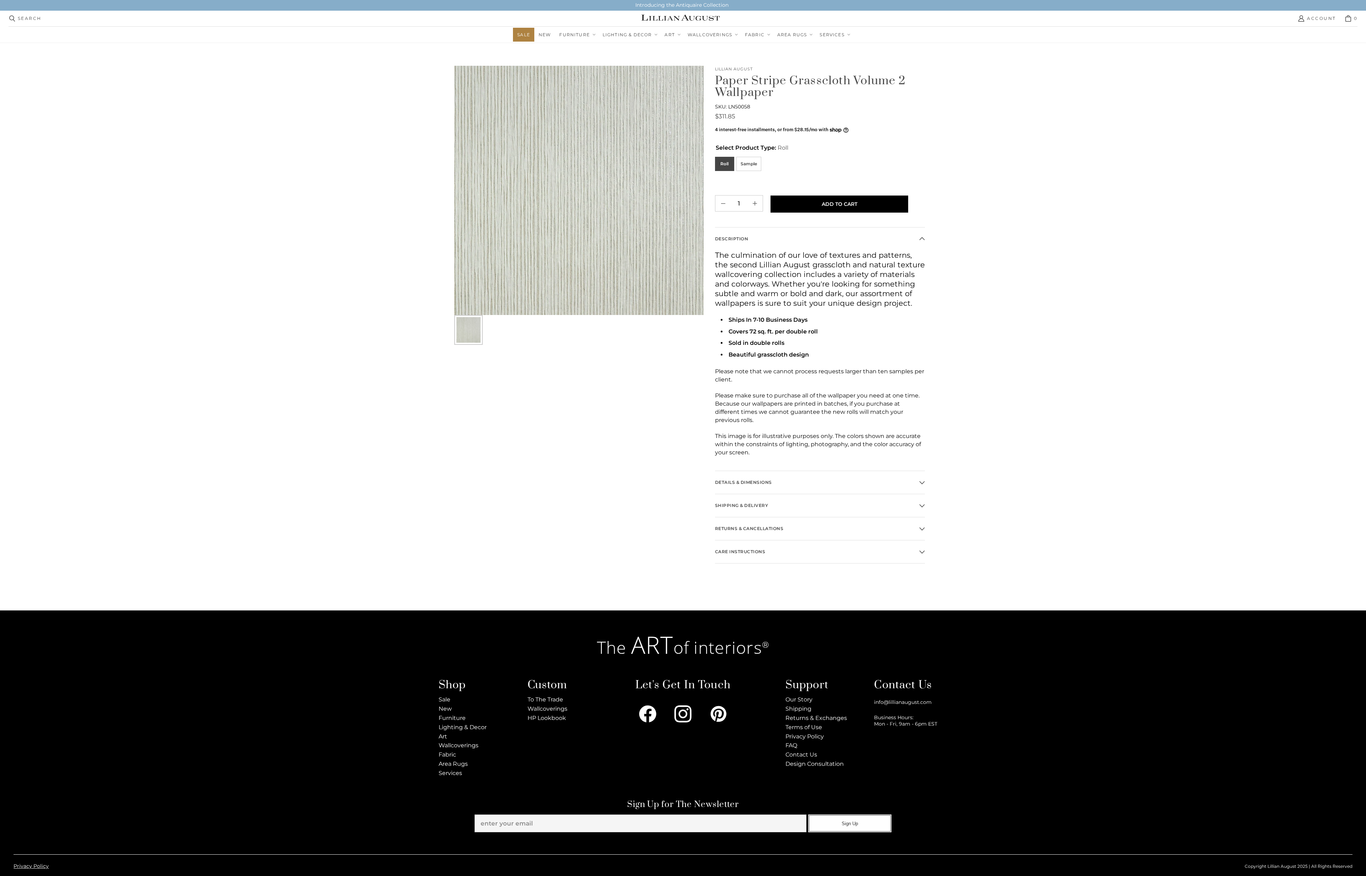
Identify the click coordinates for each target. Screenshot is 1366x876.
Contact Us (801, 754)
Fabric (447, 754)
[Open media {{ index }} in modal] (579, 190)
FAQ (791, 745)
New (445, 708)
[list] (579, 190)
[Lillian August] (681, 18)
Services (450, 773)
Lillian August (734, 69)
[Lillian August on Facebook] (648, 714)
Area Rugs (453, 763)
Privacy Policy (804, 736)
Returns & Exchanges (816, 718)
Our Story (798, 699)
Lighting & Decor (463, 727)
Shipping (798, 708)
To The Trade (545, 699)
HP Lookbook (547, 718)
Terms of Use (803, 727)
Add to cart (839, 204)
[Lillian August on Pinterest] (718, 714)
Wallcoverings (458, 745)
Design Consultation (814, 763)
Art (443, 736)
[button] (576, 35)
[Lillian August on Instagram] (683, 714)
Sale (444, 699)
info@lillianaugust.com (903, 702)
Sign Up (850, 823)
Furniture (452, 718)
